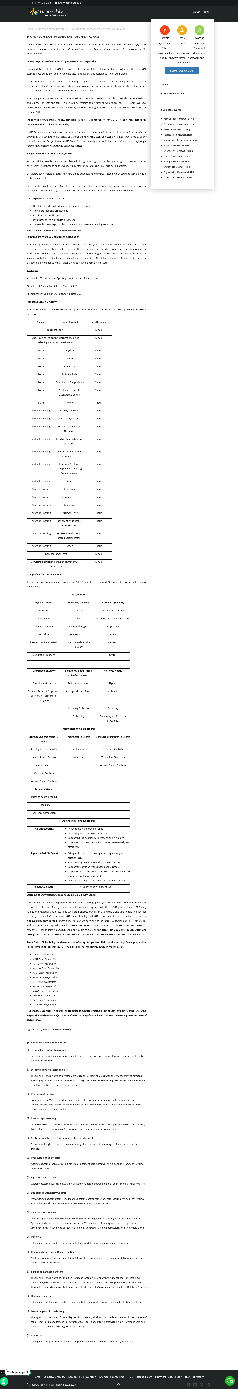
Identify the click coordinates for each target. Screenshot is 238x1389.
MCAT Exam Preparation (45, 990)
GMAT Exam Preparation (45, 986)
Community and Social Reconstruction (53, 1252)
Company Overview (54, 1376)
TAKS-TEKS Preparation (44, 1004)
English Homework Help (177, 166)
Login (206, 12)
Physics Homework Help (177, 145)
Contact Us (118, 1376)
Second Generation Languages (48, 1050)
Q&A (187, 1376)
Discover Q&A (88, 1376)
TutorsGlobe (110, 44)
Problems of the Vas (42, 1094)
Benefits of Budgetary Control (48, 1193)
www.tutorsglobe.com (53, 894)
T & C (130, 1376)
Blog (179, 1376)
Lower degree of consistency (47, 1311)
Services (73, 1376)
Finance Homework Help (177, 129)
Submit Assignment (182, 70)
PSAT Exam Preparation (45, 959)
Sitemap (103, 1376)
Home (30, 29)
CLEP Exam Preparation (45, 972)
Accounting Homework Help (179, 118)
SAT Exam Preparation (44, 1000)
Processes (37, 1335)
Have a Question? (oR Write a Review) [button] (52, 1030)
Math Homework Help (176, 156)
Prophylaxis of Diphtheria (45, 1158)
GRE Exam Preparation (50, 29)
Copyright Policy (164, 1376)
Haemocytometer (41, 1296)
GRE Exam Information (176, 93)
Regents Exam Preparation (46, 968)
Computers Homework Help (179, 177)
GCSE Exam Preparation (45, 977)
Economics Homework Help (179, 124)
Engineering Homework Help (179, 172)
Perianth (36, 1237)
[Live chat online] (230, 1381)
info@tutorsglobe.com (70, 2)
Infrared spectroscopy (43, 1118)
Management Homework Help (180, 140)
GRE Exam (48, 902)
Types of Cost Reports (43, 1212)
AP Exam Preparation (44, 954)
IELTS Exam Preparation (68, 230)
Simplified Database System (47, 1271)
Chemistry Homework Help (178, 150)
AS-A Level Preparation (44, 963)
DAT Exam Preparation (44, 995)
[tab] (86, 1029)
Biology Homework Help (177, 161)
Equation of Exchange (43, 1177)
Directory (198, 1376)
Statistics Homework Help (178, 134)
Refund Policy (144, 1376)
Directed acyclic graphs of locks (49, 1069)
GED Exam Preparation (44, 981)
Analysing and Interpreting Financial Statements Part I (62, 1138)
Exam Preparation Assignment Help (88, 141)
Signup (196, 12)
